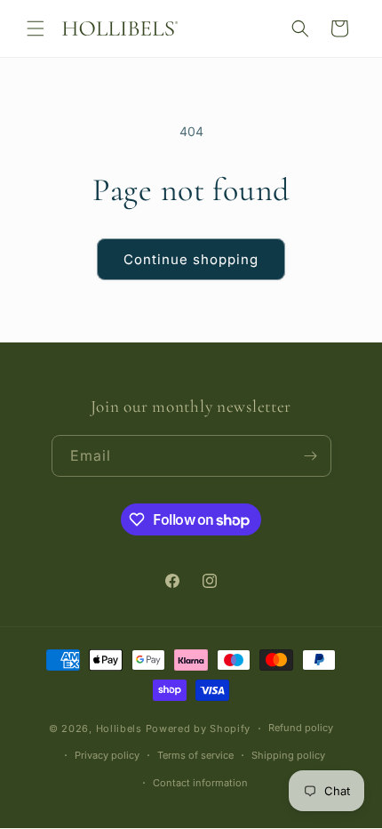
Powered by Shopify (198, 729)
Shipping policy (288, 755)
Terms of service (195, 755)
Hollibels (121, 729)
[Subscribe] (310, 456)
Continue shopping (191, 259)
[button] (35, 28)
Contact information (200, 783)
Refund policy (300, 727)
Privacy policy (107, 755)
